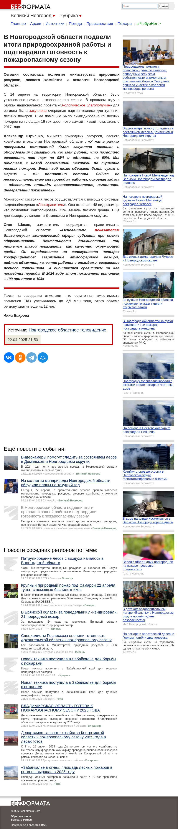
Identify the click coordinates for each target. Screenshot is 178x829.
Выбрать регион (21, 819)
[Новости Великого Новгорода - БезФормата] (26, 5)
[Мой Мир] (43, 357)
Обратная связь (21, 816)
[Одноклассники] (20, 357)
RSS (43, 825)
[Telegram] (31, 357)
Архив (35, 23)
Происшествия (99, 23)
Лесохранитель (51, 205)
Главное (18, 23)
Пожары (124, 23)
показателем (107, 230)
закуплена (37, 111)
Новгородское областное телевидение (67, 330)
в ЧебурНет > (149, 23)
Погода (75, 23)
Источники (55, 23)
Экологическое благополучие (85, 105)
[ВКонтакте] (9, 357)
